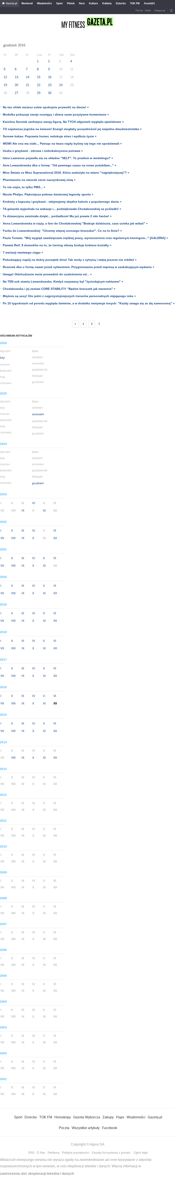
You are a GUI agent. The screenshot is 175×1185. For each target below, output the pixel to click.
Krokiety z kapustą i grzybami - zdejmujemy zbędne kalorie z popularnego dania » (62, 201)
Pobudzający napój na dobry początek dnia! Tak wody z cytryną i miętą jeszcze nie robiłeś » (70, 259)
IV (33, 503)
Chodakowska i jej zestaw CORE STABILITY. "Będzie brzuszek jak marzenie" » (59, 288)
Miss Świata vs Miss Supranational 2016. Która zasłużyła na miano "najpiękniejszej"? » (66, 172)
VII (2, 538)
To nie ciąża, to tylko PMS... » (24, 187)
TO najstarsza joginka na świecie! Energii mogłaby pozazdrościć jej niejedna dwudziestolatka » (72, 129)
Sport (59, 3)
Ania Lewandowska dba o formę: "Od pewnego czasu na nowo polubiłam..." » (59, 165)
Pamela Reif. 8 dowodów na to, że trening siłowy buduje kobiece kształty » (57, 245)
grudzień (38, 483)
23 (49, 85)
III (23, 530)
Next (82, 3)
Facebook (109, 1128)
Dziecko (121, 3)
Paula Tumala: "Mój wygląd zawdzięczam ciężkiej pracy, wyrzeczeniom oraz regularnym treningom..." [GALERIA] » (85, 238)
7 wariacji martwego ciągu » (23, 252)
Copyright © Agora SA (87, 1144)
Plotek (71, 3)
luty (2, 357)
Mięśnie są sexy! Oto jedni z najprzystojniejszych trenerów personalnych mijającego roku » (69, 296)
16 (49, 77)
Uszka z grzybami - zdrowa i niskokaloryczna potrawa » (43, 151)
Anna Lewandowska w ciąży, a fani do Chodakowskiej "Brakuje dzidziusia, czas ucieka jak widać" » (75, 223)
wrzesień (38, 414)
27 (16, 93)
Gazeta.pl (11, 3)
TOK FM (135, 3)
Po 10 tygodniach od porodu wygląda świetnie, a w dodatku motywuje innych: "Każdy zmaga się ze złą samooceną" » (89, 303)
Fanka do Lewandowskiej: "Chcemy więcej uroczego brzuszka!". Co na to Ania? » (62, 230)
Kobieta (107, 3)
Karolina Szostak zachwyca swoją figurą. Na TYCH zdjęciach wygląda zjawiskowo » (63, 121)
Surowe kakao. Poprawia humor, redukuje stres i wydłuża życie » (49, 136)
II (12, 530)
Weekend (27, 3)
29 (38, 93)
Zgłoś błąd (141, 1152)
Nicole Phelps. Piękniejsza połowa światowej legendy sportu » (48, 194)
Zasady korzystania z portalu (111, 1152)
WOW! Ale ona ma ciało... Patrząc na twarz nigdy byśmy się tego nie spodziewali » (62, 143)
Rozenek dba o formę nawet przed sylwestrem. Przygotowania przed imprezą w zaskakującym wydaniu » (78, 267)
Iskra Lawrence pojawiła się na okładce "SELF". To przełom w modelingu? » (58, 158)
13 (16, 77)
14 (27, 77)
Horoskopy (62, 1117)
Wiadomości (44, 3)
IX (23, 510)
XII (55, 538)
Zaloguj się (159, 10)
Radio (148, 10)
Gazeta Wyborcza (86, 1117)
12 (5, 77)
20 (16, 85)
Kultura (93, 3)
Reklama (54, 1152)
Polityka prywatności (75, 1152)
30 (49, 93)
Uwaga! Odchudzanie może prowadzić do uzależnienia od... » (47, 274)
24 (61, 85)
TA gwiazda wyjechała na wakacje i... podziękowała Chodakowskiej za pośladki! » (62, 209)
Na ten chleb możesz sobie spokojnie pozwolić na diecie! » (46, 107)
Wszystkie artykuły (86, 1128)
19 (5, 85)
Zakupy (108, 1117)
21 (27, 85)
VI (54, 530)
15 (38, 77)
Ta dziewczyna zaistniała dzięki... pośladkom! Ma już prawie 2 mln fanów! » (57, 216)
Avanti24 (149, 3)
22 (38, 85)
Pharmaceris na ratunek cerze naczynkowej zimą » (39, 180)
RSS (31, 1152)
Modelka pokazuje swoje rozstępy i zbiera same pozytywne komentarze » (56, 114)
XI (44, 510)
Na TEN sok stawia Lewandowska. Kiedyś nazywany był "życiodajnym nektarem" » (63, 281)
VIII (13, 538)
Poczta (139, 10)
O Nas (41, 1152)
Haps (120, 1117)
